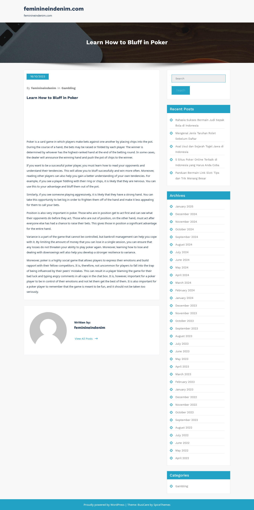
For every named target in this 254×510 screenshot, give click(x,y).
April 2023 (182, 366)
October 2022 (184, 412)
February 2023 (185, 382)
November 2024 (186, 221)
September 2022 (186, 420)
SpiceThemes (161, 504)
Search (180, 90)
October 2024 (184, 229)
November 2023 (186, 313)
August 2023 (183, 336)
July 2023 (182, 343)
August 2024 (183, 244)
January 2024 (184, 298)
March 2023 (183, 374)
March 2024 (183, 282)
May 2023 (181, 359)
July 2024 (182, 252)
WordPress (117, 504)
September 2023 (186, 328)
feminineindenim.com (54, 8)
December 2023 (186, 305)
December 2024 (186, 214)
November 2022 (186, 404)
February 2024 (185, 290)
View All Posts (84, 338)
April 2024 (182, 275)
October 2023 (184, 321)
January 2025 (184, 206)
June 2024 (182, 260)
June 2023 (182, 351)
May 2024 (181, 267)
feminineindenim (43, 88)
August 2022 (183, 427)
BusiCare (144, 504)
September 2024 (186, 237)
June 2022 (182, 443)
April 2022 (182, 458)
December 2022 (186, 397)
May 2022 (181, 450)
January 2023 (184, 389)
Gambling (68, 88)
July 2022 (182, 435)
